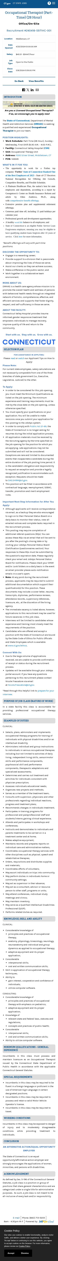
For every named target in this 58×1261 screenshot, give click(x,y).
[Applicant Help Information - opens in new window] (50, 3)
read (13, 358)
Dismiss (25, 1253)
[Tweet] (27, 89)
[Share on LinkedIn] (32, 89)
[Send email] (37, 89)
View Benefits (36, 81)
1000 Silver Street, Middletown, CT (33, 155)
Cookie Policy (24, 1246)
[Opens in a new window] (46, 1221)
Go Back (19, 81)
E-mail (16, 1217)
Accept (11, 1253)
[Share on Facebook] (23, 89)
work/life (19, 222)
